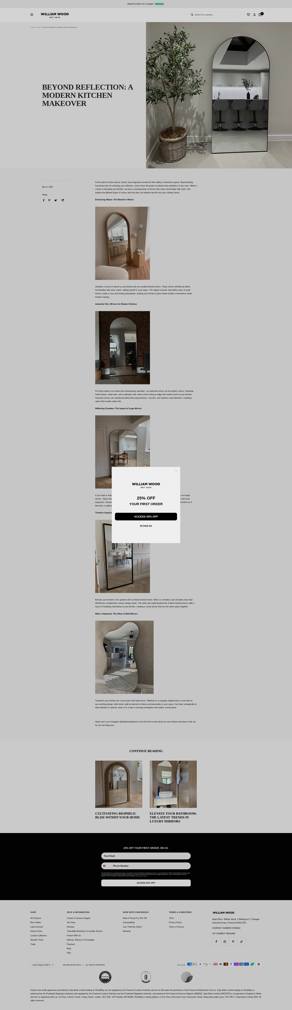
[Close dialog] (176, 470)
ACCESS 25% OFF (146, 516)
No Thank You (146, 526)
